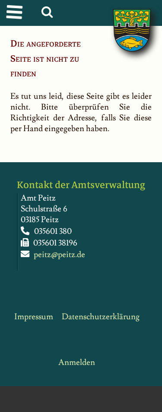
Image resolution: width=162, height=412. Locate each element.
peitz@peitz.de (59, 254)
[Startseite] (123, 21)
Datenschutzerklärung (101, 316)
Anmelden (76, 362)
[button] (16, 13)
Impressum (33, 316)
